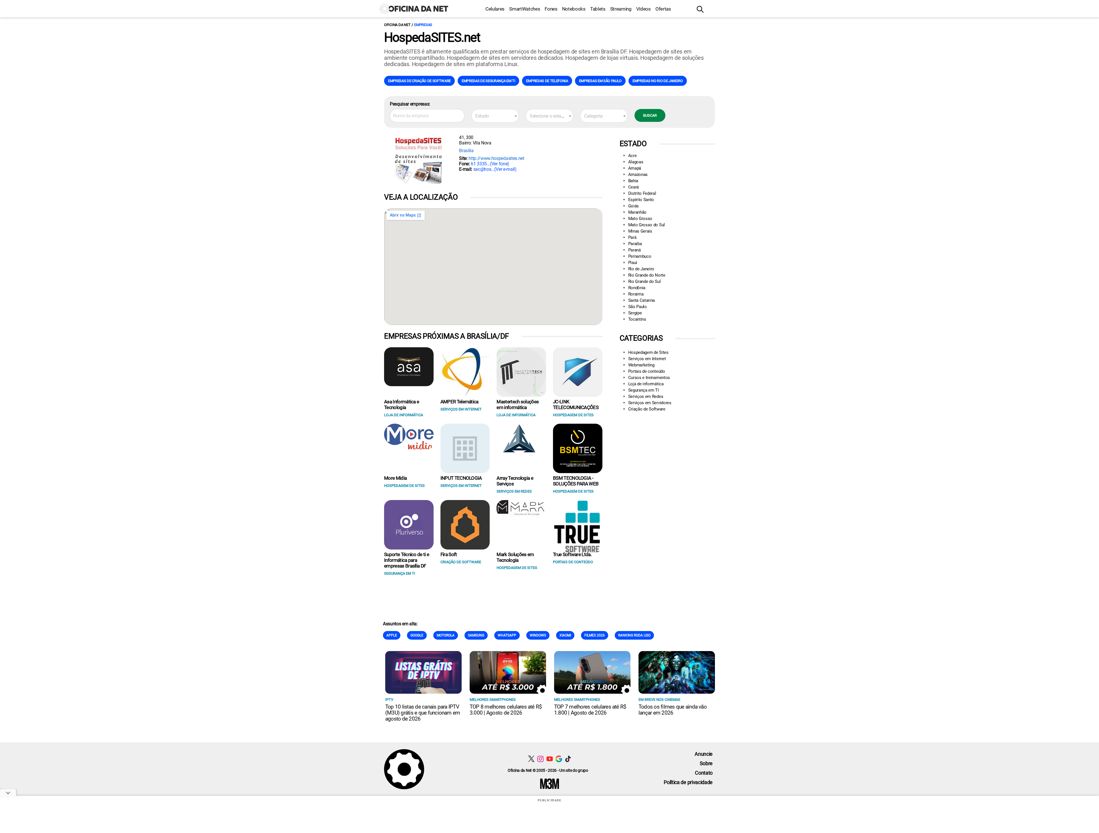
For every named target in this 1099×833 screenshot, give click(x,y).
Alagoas (635, 161)
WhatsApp (507, 635)
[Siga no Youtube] (549, 758)
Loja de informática (646, 383)
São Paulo (637, 306)
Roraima (636, 294)
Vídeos (643, 9)
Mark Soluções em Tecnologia (515, 557)
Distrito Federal (642, 193)
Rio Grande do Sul (644, 281)
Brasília (466, 150)
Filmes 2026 (594, 635)
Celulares (495, 9)
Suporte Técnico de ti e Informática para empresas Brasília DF (406, 560)
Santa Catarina (641, 300)
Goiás (633, 206)
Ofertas (663, 9)
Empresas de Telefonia (547, 81)
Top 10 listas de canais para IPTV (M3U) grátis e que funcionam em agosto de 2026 (422, 713)
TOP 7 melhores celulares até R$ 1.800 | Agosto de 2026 (590, 710)
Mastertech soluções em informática (518, 404)
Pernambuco (639, 256)
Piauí (632, 262)
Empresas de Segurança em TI (488, 81)
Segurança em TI (643, 390)
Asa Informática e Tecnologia (401, 404)
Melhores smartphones (493, 699)
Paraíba (635, 243)
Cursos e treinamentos (649, 377)
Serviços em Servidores (649, 402)
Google (416, 635)
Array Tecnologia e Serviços (515, 481)
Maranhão (637, 212)
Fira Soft (448, 554)
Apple (391, 635)
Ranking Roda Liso (634, 635)
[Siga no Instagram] (540, 758)
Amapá (634, 168)
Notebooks (574, 9)
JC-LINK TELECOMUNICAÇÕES (575, 404)
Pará (632, 237)
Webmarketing (641, 365)
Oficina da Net (397, 25)
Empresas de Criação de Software (419, 81)
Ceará (633, 187)
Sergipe (635, 313)
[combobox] (495, 116)
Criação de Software (646, 409)
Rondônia (636, 287)
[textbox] (495, 116)
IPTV (389, 699)
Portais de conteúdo (646, 371)
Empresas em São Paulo (600, 81)
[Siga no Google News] (558, 758)
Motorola (445, 635)
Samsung (476, 635)
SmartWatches (524, 9)
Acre (632, 155)
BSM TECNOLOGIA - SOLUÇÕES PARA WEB (575, 481)
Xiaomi (565, 635)
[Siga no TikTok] (568, 758)
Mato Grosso (640, 218)
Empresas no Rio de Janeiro (657, 81)
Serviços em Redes (645, 396)
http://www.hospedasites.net (496, 158)
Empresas (423, 25)
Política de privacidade (688, 782)
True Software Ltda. (572, 554)
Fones (551, 9)
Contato (704, 773)
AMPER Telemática (459, 401)
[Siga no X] (531, 758)
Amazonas (638, 174)
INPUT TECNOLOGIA (461, 478)
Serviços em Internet (647, 358)
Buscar (650, 115)
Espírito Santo (641, 199)
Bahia (633, 180)
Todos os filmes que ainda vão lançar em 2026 (673, 710)
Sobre (706, 763)
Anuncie (704, 754)
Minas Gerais (640, 231)
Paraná (634, 250)
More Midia (395, 478)
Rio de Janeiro (641, 268)
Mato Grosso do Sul (646, 224)
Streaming (621, 9)
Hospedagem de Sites (648, 352)
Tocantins (637, 319)
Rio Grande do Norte (646, 275)
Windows (538, 635)
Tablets (598, 9)
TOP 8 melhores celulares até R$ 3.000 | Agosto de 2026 (506, 710)
